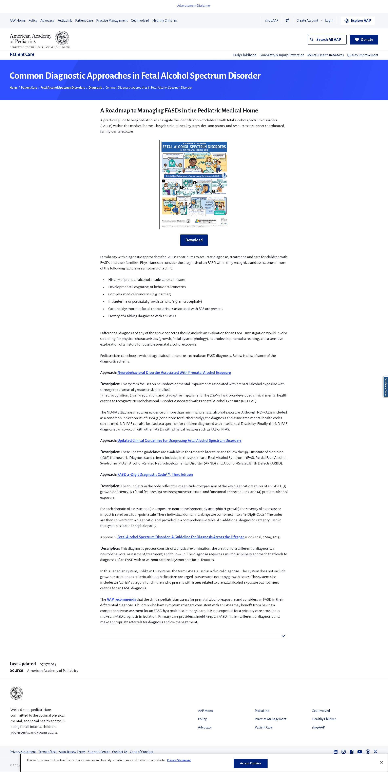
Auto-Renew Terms (72, 752)
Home (14, 87)
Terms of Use (47, 752)
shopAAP (271, 20)
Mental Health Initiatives (325, 55)
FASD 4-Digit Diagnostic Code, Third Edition (155, 475)
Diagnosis (95, 87)
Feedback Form (385, 387)
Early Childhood (244, 55)
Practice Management (112, 20)
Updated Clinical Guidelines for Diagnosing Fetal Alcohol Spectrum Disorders (179, 441)
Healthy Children (164, 20)
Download (194, 240)
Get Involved (140, 20)
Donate (367, 40)
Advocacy (47, 20)
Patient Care (84, 20)
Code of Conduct (141, 752)
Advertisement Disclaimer (194, 5)
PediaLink (64, 20)
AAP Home (17, 20)
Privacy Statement (23, 752)
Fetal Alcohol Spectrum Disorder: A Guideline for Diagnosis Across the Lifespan (181, 537)
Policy (32, 20)
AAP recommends (122, 599)
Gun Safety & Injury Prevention (282, 55)
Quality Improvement (362, 55)
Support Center (99, 752)
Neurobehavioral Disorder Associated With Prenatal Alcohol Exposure (174, 373)
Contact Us (120, 752)
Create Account (307, 20)
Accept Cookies (250, 763)
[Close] (381, 762)
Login (329, 20)
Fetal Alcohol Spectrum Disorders (63, 87)
